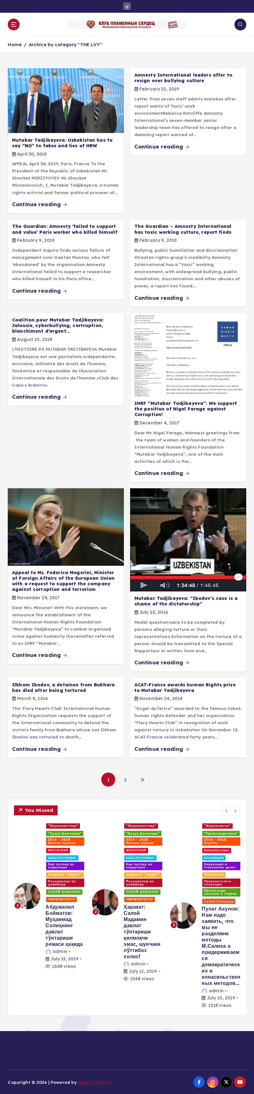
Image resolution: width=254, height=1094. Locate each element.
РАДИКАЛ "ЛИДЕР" (65, 875)
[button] (226, 810)
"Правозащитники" (221, 833)
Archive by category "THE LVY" (65, 44)
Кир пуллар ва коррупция (61, 865)
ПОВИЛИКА (214, 875)
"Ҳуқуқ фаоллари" (65, 833)
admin (60, 951)
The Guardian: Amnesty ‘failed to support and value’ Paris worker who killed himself (64, 229)
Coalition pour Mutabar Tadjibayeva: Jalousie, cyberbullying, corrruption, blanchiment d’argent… (58, 325)
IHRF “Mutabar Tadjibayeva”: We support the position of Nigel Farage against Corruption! (185, 409)
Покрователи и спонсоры (217, 882)
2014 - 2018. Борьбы (216, 841)
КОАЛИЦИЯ (214, 858)
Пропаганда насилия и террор (220, 892)
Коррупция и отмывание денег (220, 865)
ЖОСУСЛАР (58, 850)
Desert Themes (95, 1082)
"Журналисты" (217, 826)
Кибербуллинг (217, 850)
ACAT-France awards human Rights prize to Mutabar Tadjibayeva (185, 687)
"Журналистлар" (63, 826)
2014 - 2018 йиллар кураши (62, 841)
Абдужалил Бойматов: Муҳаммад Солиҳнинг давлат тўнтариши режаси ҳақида (64, 925)
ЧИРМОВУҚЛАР (61, 899)
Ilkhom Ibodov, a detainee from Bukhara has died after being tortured (63, 687)
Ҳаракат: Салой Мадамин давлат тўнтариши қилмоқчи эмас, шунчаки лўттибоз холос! (142, 931)
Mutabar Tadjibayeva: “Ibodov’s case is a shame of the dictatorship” (186, 601)
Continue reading (37, 204)
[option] (49, 896)
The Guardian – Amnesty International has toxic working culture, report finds (183, 229)
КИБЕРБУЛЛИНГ (62, 858)
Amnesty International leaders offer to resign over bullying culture (183, 77)
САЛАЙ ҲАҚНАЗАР (64, 892)
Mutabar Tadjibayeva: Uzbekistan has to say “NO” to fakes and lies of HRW (62, 142)
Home (15, 44)
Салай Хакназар (219, 901)
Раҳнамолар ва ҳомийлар (62, 882)
